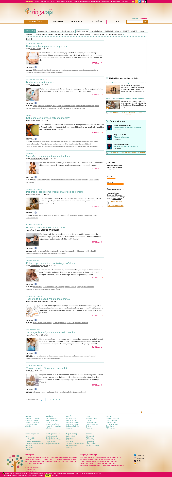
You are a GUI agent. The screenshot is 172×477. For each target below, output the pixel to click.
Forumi (37, 1)
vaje (41, 253)
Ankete (27, 449)
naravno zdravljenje (70, 141)
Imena (142, 31)
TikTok (139, 461)
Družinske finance (112, 424)
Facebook (140, 455)
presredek (63, 70)
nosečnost (61, 108)
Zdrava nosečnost (52, 420)
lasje (70, 392)
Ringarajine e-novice (53, 444)
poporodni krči (64, 215)
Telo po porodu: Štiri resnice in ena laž (46, 368)
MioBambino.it (116, 457)
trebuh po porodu (32, 73)
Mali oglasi (29, 447)
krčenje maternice (39, 215)
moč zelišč (78, 146)
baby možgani (79, 356)
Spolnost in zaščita (98, 34)
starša (91, 180)
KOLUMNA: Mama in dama (114, 34)
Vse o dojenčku (42, 31)
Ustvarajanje (70, 442)
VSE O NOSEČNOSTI (33, 330)
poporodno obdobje (81, 70)
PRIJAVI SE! (135, 18)
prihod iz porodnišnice (52, 289)
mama (97, 106)
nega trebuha (93, 70)
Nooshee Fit (92, 251)
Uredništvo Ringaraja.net (39, 159)
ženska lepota (46, 108)
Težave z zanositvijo (32, 422)
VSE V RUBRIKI (114, 113)
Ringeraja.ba (110, 459)
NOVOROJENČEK (32, 260)
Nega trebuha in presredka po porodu (46, 46)
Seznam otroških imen (33, 442)
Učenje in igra (90, 420)
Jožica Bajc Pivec (38, 144)
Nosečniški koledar (52, 438)
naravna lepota (70, 108)
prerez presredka (57, 73)
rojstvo (48, 215)
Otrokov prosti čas (92, 424)
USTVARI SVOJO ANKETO (116, 206)
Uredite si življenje (31, 420)
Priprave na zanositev (32, 418)
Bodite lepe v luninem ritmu (40, 82)
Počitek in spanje (85, 34)
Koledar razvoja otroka (53, 440)
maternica (87, 215)
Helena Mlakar (35, 49)
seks (35, 180)
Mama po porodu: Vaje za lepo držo (45, 227)
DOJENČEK (29, 31)
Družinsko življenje (96, 31)
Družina (88, 426)
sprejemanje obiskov (68, 287)
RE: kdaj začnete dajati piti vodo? (126, 146)
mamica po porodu (33, 289)
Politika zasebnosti (92, 445)
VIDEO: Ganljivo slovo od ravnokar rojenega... (125, 98)
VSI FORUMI (142, 153)
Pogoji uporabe (91, 444)
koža (47, 141)
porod (64, 253)
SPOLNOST (30, 153)
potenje (85, 180)
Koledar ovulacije (52, 436)
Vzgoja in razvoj (91, 418)
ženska (64, 106)
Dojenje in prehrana (68, 31)
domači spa (71, 106)
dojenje (35, 218)
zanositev (90, 106)
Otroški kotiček (115, 1)
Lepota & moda (111, 422)
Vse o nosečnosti (51, 418)
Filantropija (69, 447)
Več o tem (55, 475)
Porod (48, 422)
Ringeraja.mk (120, 465)
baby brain (47, 356)
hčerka (59, 106)
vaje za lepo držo (74, 251)
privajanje (80, 287)
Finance (76, 1)
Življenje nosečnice (52, 424)
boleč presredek (53, 70)
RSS (138, 464)
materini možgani (55, 358)
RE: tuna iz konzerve (121, 137)
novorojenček (42, 70)
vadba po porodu (39, 251)
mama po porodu (49, 253)
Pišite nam (89, 438)
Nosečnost (77, 22)
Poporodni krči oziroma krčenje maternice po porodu (54, 191)
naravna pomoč (68, 146)
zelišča (40, 146)
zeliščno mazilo (31, 146)
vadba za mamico (61, 251)
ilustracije (48, 323)
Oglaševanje (90, 442)
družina (29, 144)
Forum (27, 436)
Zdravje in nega (91, 422)
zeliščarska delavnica (64, 144)
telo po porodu (38, 392)
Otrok (116, 22)
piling (39, 108)
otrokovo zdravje (83, 141)
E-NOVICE (125, 1)
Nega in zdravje (54, 31)
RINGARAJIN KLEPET (130, 31)
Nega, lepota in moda (71, 34)
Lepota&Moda (95, 1)
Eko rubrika (110, 426)
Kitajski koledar (51, 442)
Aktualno (118, 31)
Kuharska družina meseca (75, 444)
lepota (35, 106)
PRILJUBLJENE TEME (129, 153)
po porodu (70, 70)
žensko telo (64, 392)
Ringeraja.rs (111, 463)
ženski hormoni (89, 356)
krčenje (94, 215)
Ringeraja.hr (113, 461)
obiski (52, 287)
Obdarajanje (70, 440)
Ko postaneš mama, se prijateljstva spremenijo (126, 83)
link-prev (41, 400)
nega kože (52, 106)
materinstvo (30, 253)
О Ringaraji (90, 436)
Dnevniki (28, 440)
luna (35, 108)
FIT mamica (59, 34)
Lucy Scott (70, 323)
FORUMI (142, 113)
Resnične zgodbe (31, 424)
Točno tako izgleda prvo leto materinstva (48, 299)
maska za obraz (81, 106)
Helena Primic (35, 85)
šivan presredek (45, 73)
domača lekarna (77, 144)
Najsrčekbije (70, 438)
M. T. (32, 371)
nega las (54, 108)
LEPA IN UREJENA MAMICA (36, 80)
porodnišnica (37, 287)
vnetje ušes (41, 141)
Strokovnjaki (51, 1)
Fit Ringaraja (110, 428)
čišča (35, 70)
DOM (28, 115)
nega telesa (80, 108)
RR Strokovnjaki (71, 445)
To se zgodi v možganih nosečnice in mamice (50, 332)
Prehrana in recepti (112, 418)
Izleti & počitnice (111, 420)
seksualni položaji (71, 180)
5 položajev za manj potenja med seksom (48, 156)
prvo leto (56, 323)
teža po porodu (77, 392)
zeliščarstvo (88, 144)
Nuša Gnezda (50, 251)
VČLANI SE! (143, 18)
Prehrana (69, 1)
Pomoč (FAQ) (90, 440)
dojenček (47, 180)
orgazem (54, 180)
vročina (96, 180)
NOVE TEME (114, 153)
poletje (80, 180)
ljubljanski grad (50, 144)
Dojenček (117, 130)
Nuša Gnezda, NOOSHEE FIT (40, 230)
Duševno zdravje (40, 34)
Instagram (140, 458)
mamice (59, 253)
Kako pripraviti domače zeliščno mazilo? (48, 118)
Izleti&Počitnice (85, 1)
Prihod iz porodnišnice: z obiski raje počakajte (51, 263)
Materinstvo (29, 34)
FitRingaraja (105, 1)
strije (35, 141)
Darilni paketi (60, 1)
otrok (59, 180)
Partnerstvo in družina (53, 426)
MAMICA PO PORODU (34, 43)
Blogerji (43, 1)
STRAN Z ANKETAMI (116, 201)
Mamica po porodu (82, 31)
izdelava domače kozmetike (53, 146)
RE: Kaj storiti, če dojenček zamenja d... (128, 128)
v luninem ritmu (43, 106)
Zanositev (58, 22)
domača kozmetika (56, 141)
